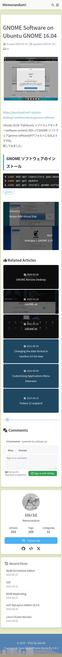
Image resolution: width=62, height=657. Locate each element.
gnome (8, 191)
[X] (38, 548)
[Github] (23, 548)
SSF (8, 582)
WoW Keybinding (16, 594)
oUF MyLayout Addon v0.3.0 (22, 605)
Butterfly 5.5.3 (49, 648)
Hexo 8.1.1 (24, 648)
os (8, 48)
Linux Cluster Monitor (19, 617)
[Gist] (31, 548)
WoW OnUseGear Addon (20, 571)
